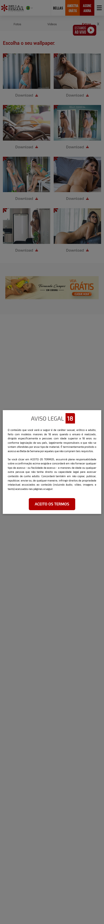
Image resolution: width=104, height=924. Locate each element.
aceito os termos (52, 503)
